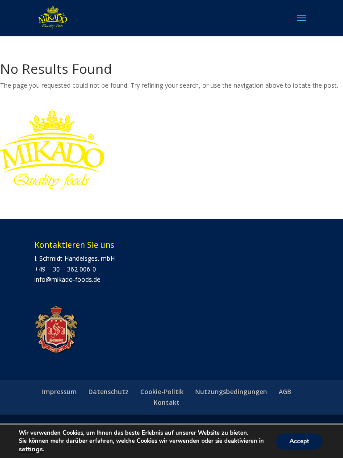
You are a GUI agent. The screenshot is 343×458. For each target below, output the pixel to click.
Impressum (59, 391)
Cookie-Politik (162, 391)
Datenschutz (108, 391)
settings (31, 449)
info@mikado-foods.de (67, 279)
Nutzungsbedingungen (231, 391)
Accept (299, 441)
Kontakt (167, 402)
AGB (285, 391)
